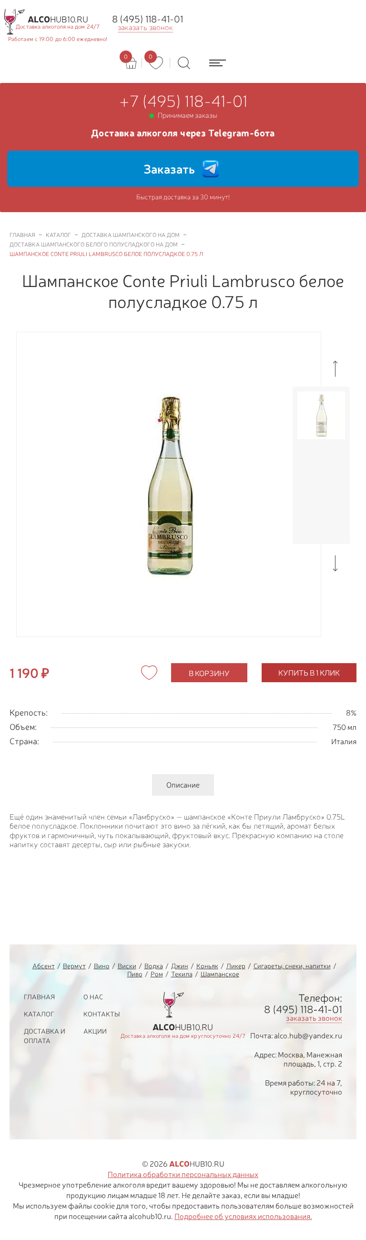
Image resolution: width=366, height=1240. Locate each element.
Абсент (43, 966)
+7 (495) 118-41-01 (183, 101)
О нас (93, 997)
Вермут (74, 966)
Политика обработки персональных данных (183, 1174)
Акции (95, 1031)
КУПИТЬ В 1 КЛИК (309, 672)
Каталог (39, 1014)
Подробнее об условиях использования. (243, 1216)
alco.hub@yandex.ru (308, 1035)
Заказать (169, 169)
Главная (39, 997)
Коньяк (207, 966)
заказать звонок (145, 27)
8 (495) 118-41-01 (147, 19)
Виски (127, 966)
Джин (179, 966)
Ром (157, 974)
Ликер (235, 966)
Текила (182, 974)
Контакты (101, 1014)
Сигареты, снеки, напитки (292, 966)
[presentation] (335, 368)
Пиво (134, 974)
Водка (153, 966)
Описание (183, 784)
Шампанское (220, 974)
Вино (102, 966)
